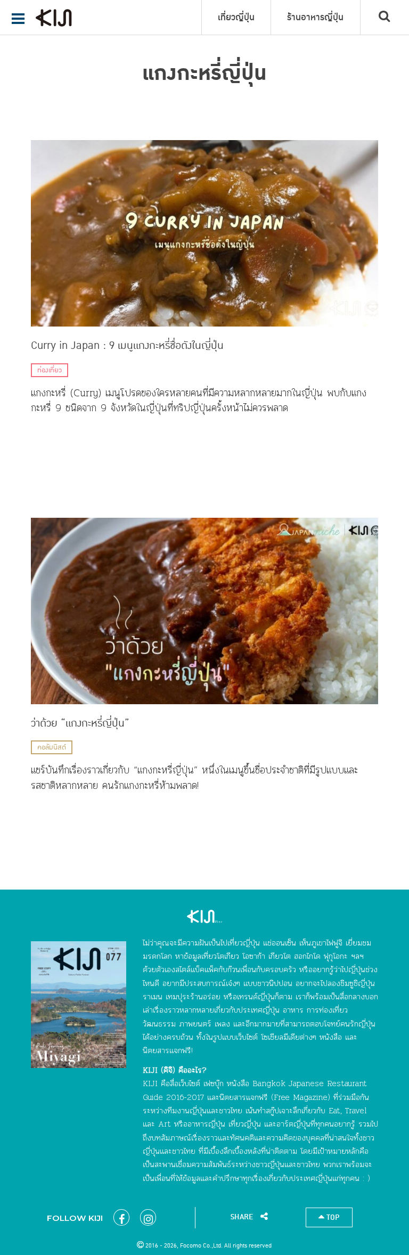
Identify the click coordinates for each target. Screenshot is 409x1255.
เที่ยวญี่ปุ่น (236, 17)
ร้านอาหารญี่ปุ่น (315, 17)
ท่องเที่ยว (49, 370)
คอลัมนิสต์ (51, 747)
